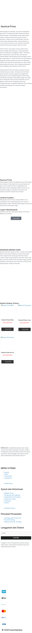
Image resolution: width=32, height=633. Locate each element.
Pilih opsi (8, 329)
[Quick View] (8, 325)
